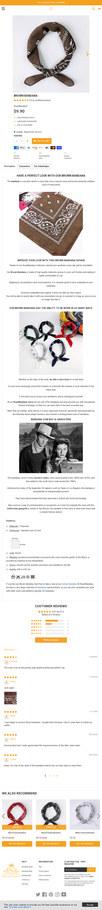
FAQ (40, 867)
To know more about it (20, 907)
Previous (14, 54)
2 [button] (49, 776)
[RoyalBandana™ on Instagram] (57, 896)
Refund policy (44, 880)
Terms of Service (45, 875)
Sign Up (91, 869)
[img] (10, 657)
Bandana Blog (27, 871)
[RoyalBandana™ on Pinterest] (51, 896)
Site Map (25, 884)
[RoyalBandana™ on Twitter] (38, 896)
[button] (20, 100)
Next (87, 54)
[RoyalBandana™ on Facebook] (44, 896)
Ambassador (26, 875)
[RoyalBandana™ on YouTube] (64, 896)
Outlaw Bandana (69, 584)
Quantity (18, 135)
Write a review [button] (51, 640)
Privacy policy (44, 871)
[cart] (99, 8)
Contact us (26, 880)
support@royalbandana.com (74, 885)
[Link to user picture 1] (10, 698)
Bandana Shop (27, 867)
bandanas (42, 587)
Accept (90, 904)
